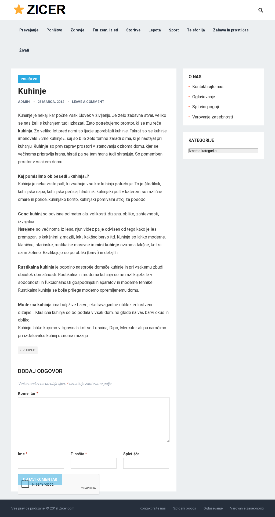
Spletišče (131, 454)
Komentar (28, 393)
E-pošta (79, 454)
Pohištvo (54, 30)
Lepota (155, 30)
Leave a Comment (88, 102)
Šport (174, 30)
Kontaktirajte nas (207, 86)
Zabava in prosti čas (231, 30)
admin (24, 102)
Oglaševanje (203, 96)
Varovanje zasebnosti (212, 117)
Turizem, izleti (105, 30)
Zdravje (77, 30)
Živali (24, 50)
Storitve (133, 30)
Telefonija (196, 30)
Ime (22, 454)
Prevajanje (28, 30)
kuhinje (29, 350)
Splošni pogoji (205, 106)
